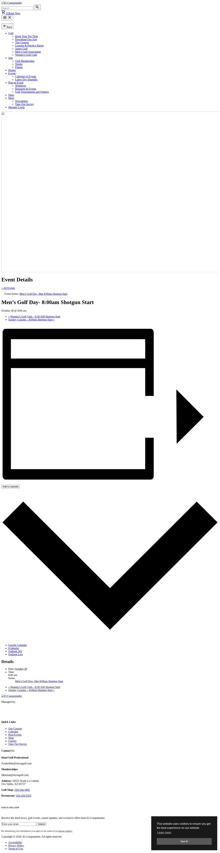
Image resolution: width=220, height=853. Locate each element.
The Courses (22, 42)
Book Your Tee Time (26, 36)
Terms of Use (15, 848)
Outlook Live (15, 654)
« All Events (8, 288)
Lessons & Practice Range (29, 45)
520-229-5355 (23, 795)
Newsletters (21, 101)
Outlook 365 (15, 651)
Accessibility (15, 842)
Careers (12, 740)
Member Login (16, 107)
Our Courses (15, 728)
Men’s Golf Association (28, 51)
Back (7, 25)
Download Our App (26, 39)
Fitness (19, 67)
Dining (12, 70)
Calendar (13, 731)
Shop (11, 94)
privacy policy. (66, 831)
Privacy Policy (16, 845)
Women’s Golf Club (26, 54)
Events (12, 73)
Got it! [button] (184, 841)
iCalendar (13, 648)
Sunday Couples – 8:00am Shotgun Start (31, 319)
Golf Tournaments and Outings (32, 91)
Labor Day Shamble (26, 79)
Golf (10, 33)
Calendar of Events (25, 76)
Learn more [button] (164, 832)
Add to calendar (10, 486)
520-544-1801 (22, 789)
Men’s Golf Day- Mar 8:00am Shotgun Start (39, 681)
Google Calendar (17, 645)
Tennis (18, 64)
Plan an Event (15, 82)
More (11, 98)
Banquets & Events (25, 88)
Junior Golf (21, 48)
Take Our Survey (24, 104)
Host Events (14, 734)
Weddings (20, 85)
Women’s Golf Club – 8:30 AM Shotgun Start (34, 316)
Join (10, 57)
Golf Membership (24, 61)
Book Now (14, 13)
